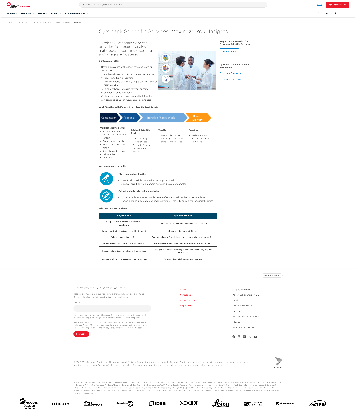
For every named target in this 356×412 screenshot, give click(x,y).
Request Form (229, 51)
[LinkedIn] (244, 337)
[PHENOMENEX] (285, 404)
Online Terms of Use (242, 306)
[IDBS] (157, 404)
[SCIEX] (317, 404)
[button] (82, 4)
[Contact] (317, 13)
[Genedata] (125, 404)
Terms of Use (89, 325)
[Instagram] (239, 337)
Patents (236, 311)
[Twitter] (249, 337)
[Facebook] (233, 337)
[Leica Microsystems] (221, 404)
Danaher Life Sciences (243, 327)
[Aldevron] (93, 404)
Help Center (186, 306)
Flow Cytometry (22, 22)
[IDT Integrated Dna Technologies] (189, 404)
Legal (235, 300)
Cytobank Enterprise (231, 79)
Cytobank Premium (53, 22)
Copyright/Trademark (243, 289)
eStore (319, 5)
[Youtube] (255, 337)
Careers (183, 289)
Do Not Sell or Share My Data (246, 295)
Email (76, 302)
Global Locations (188, 300)
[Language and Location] (344, 13)
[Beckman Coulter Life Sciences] (18, 5)
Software (37, 22)
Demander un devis (337, 5)
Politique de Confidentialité (245, 316)
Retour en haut (273, 275)
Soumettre (81, 334)
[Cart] (326, 13)
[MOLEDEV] (253, 404)
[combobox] (173, 4)
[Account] (335, 13)
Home (9, 22)
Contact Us (185, 295)
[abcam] (61, 404)
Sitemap (236, 322)
